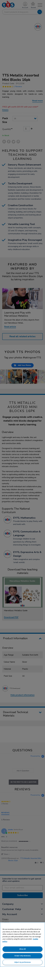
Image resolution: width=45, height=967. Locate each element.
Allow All (22, 949)
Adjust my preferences (22, 962)
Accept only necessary (22, 956)
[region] (22, 944)
